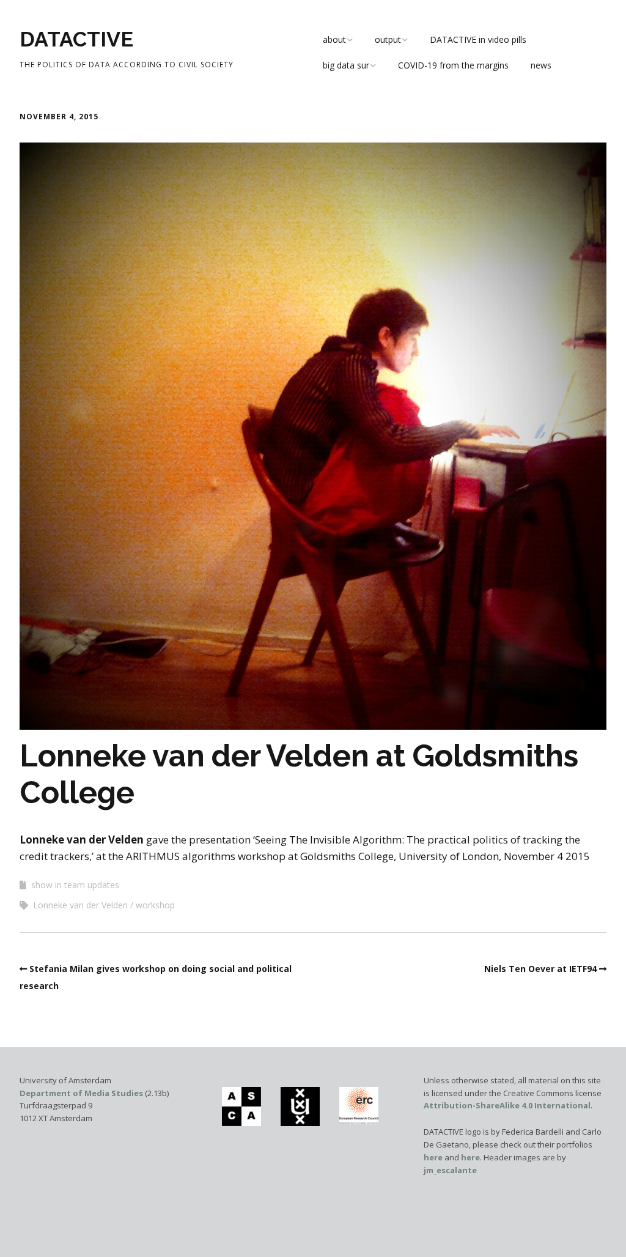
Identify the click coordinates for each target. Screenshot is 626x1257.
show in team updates (75, 885)
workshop (155, 905)
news (541, 65)
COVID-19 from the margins (453, 65)
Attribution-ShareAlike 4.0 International (507, 1105)
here (433, 1157)
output (388, 39)
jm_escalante (450, 1170)
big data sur (346, 65)
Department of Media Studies (81, 1093)
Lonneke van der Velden (80, 905)
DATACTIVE (76, 39)
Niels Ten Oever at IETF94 (540, 968)
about (334, 39)
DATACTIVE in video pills (478, 39)
